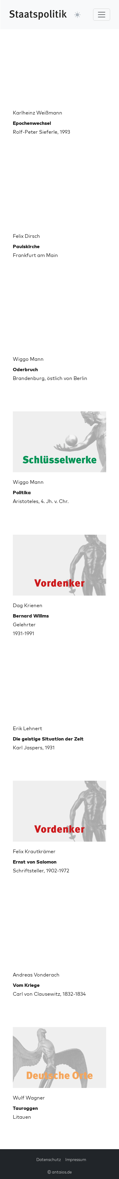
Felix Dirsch (26, 236)
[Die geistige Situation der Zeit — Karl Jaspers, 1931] (59, 686)
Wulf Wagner (29, 1098)
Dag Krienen (27, 605)
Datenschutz (48, 1159)
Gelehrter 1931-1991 (31, 624)
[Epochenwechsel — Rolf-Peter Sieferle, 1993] (59, 70)
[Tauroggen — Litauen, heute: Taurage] (59, 1055)
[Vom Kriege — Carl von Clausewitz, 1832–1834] (59, 932)
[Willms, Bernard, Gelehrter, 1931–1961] (59, 563)
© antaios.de (59, 1172)
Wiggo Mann (28, 359)
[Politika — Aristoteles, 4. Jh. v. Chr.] (59, 439)
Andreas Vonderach (36, 975)
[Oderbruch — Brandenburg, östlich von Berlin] (59, 316)
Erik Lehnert (27, 728)
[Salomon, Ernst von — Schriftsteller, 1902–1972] (59, 809)
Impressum (75, 1159)
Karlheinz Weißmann (37, 113)
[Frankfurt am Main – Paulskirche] (59, 193)
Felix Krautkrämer (34, 851)
